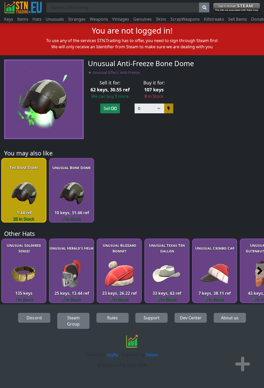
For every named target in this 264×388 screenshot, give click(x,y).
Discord (34, 318)
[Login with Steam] (236, 7)
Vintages (120, 19)
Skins (161, 19)
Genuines (142, 19)
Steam (152, 355)
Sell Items (237, 19)
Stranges (77, 19)
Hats (37, 19)
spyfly (112, 355)
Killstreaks (214, 19)
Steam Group (73, 321)
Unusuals (55, 19)
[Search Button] (204, 7)
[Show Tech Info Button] (242, 364)
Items (22, 19)
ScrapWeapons (185, 19)
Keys (8, 19)
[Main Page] (23, 7)
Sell (107, 108)
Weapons (99, 19)
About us (229, 318)
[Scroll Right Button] (260, 271)
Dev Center (191, 318)
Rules (112, 318)
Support (152, 318)
